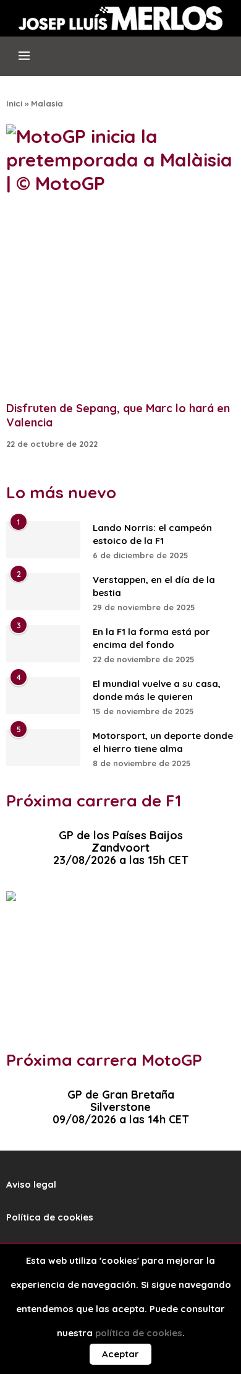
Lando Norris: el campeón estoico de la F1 (152, 534)
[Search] (222, 61)
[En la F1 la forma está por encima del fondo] (43, 643)
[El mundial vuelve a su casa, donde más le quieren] (43, 695)
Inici (14, 103)
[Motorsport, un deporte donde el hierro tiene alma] (43, 747)
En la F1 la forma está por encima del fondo (151, 638)
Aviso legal (31, 1184)
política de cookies (138, 1333)
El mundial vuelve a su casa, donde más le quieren (157, 690)
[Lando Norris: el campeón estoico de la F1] (43, 539)
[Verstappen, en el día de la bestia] (43, 591)
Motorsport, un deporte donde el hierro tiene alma (163, 742)
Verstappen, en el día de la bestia (154, 586)
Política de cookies (49, 1217)
